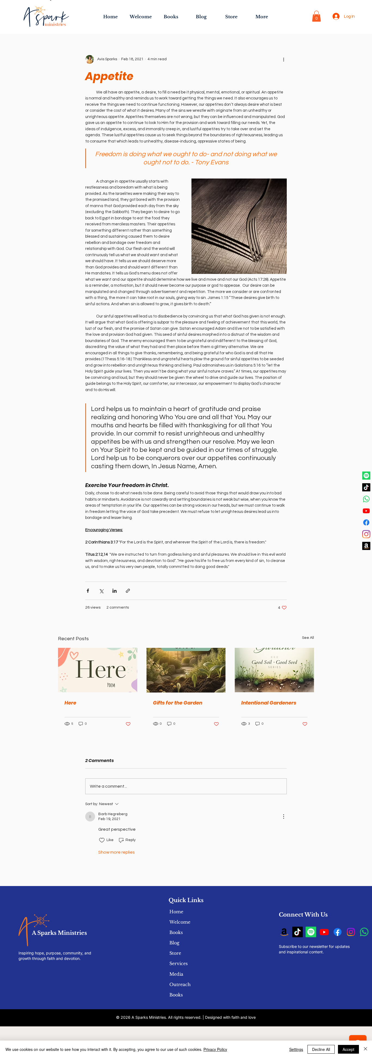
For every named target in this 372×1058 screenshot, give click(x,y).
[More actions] (283, 59)
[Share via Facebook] (87, 590)
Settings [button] (296, 1049)
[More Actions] (283, 816)
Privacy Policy (215, 1049)
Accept (348, 1049)
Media (176, 974)
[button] (316, 16)
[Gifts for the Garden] (186, 670)
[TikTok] (366, 487)
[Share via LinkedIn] (114, 590)
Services (178, 963)
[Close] (365, 1049)
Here (70, 702)
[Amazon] (366, 546)
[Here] (97, 670)
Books (176, 932)
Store (175, 953)
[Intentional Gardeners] (274, 670)
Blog (174, 942)
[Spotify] (366, 475)
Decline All (321, 1049)
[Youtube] (366, 511)
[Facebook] (366, 522)
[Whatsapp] (366, 499)
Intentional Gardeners (268, 702)
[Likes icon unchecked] (101, 840)
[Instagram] (366, 534)
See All (308, 638)
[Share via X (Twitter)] (101, 590)
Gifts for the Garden (177, 702)
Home (176, 911)
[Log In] (336, 16)
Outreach (180, 984)
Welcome (179, 922)
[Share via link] (127, 590)
